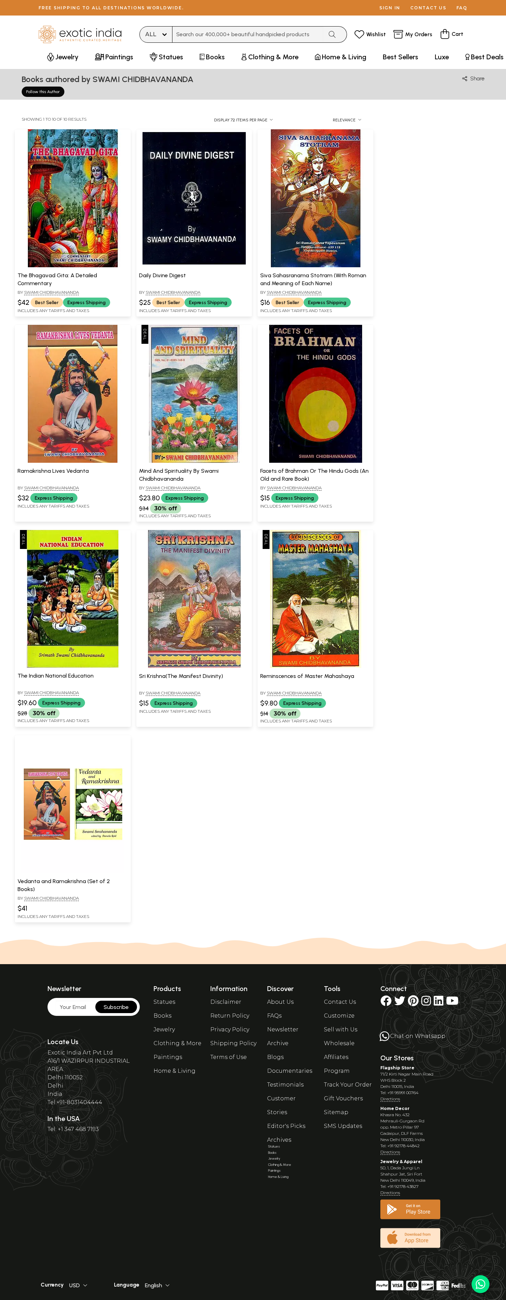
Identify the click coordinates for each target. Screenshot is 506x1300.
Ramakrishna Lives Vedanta (53, 471)
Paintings (168, 1057)
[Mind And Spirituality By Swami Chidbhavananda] (194, 461)
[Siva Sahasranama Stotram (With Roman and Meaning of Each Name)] (315, 265)
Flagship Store (397, 1067)
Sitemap (336, 1112)
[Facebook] (385, 1003)
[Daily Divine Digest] (194, 265)
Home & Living (175, 1071)
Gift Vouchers (343, 1098)
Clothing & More (177, 1043)
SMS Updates (343, 1126)
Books (162, 1015)
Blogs (275, 1057)
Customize (339, 1015)
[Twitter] (399, 1003)
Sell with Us (340, 1029)
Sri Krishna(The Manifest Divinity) (181, 676)
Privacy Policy (229, 1029)
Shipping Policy (233, 1043)
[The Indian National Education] (72, 666)
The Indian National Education (56, 675)
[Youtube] (452, 1003)
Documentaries (289, 1071)
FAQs (274, 1015)
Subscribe (116, 1007)
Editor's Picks (286, 1126)
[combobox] (248, 34)
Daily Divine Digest (162, 275)
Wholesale (339, 1043)
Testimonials (285, 1084)
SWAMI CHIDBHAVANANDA (51, 292)
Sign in (389, 7)
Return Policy (229, 1015)
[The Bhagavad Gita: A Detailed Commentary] (72, 265)
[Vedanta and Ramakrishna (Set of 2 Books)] (72, 871)
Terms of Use (228, 1057)
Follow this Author (43, 91)
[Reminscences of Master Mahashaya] (315, 666)
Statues (164, 1002)
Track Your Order (348, 1084)
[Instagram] (426, 1003)
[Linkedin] (438, 1003)
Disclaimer (225, 1002)
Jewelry (164, 1029)
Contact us (428, 7)
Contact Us (340, 1002)
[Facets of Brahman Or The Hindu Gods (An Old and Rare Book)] (315, 461)
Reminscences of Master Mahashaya (307, 676)
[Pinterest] (413, 1003)
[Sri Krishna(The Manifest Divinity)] (194, 666)
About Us (280, 1002)
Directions (390, 1098)
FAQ (461, 7)
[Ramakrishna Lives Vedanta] (72, 461)
